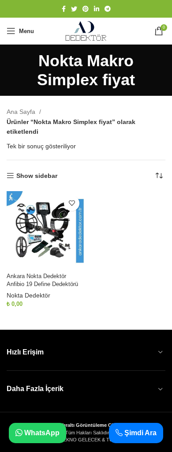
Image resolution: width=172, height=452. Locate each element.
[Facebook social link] (63, 9)
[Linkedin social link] (96, 9)
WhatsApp (41, 433)
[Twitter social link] (74, 9)
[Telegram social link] (107, 9)
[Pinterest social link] (85, 9)
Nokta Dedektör (28, 295)
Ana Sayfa (22, 111)
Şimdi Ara (140, 433)
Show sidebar (36, 175)
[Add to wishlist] (71, 203)
